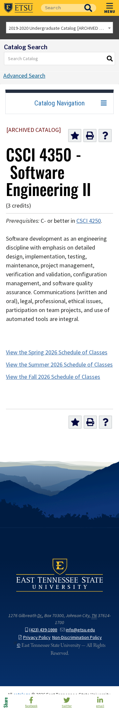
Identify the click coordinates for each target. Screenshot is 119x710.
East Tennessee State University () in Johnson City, (59, 575)
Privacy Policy (37, 637)
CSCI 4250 (88, 221)
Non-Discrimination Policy (77, 637)
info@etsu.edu (80, 630)
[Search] (110, 58)
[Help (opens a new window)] (105, 135)
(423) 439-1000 (43, 630)
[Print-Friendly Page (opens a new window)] (90, 135)
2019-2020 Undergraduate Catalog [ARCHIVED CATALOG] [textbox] (61, 28)
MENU (109, 11)
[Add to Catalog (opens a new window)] (74, 135)
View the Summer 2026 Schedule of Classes (59, 365)
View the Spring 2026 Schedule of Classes (56, 352)
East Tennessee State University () (18, 8)
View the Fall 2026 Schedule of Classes (53, 377)
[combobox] (59, 27)
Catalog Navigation (59, 103)
